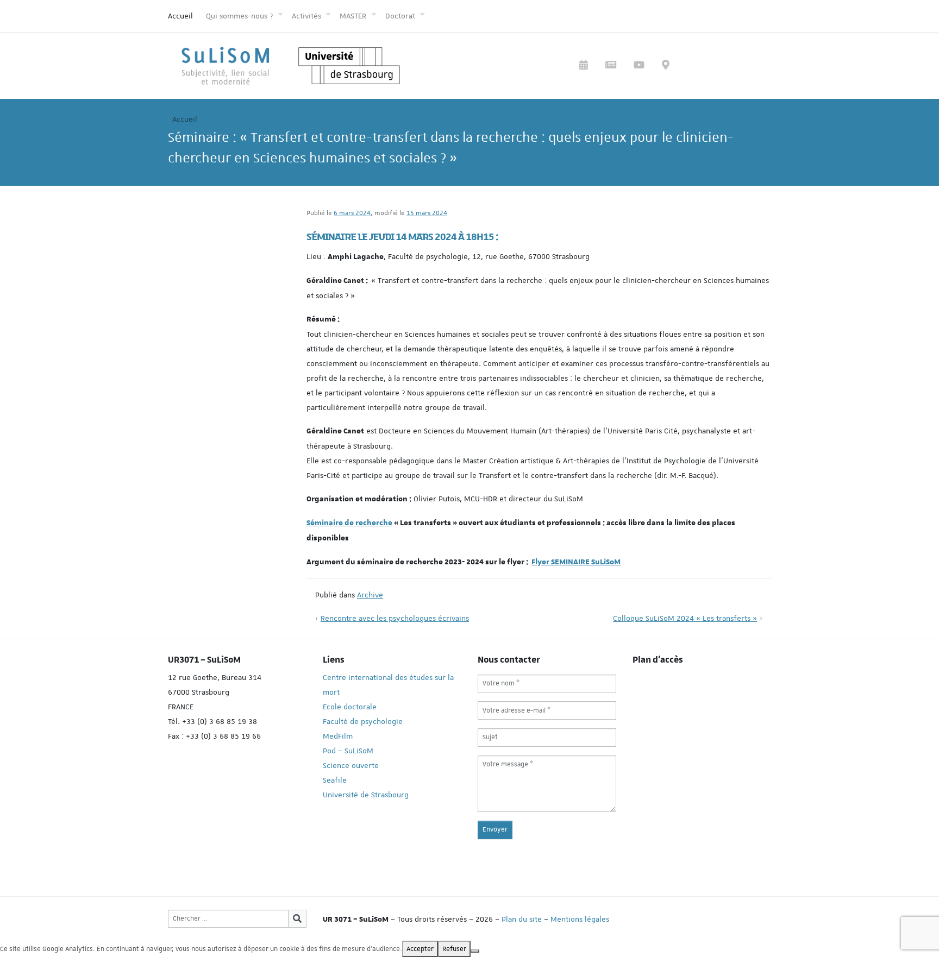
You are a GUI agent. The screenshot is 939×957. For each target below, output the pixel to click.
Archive (370, 595)
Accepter (420, 949)
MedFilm (338, 736)
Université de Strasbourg (366, 794)
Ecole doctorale (350, 707)
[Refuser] (475, 951)
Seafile (335, 780)
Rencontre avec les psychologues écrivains (395, 618)
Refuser (454, 949)
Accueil (180, 16)
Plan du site (522, 919)
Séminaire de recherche (349, 523)
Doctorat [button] (401, 16)
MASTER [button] (354, 16)
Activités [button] (307, 16)
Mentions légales (579, 919)
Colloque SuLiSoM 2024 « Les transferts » (685, 618)
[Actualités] (611, 66)
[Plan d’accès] (665, 66)
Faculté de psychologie (363, 721)
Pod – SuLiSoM (348, 750)
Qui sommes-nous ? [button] (240, 16)
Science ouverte (351, 765)
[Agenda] (584, 66)
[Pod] (639, 66)
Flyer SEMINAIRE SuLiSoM (576, 562)
